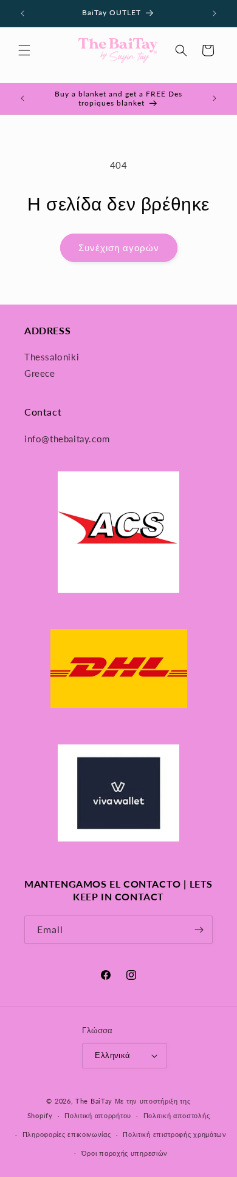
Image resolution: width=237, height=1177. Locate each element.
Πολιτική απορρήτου (97, 1115)
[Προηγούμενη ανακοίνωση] (22, 13)
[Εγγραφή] (198, 930)
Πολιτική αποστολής (176, 1115)
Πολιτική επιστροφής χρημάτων (175, 1134)
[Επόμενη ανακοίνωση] (214, 13)
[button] (24, 50)
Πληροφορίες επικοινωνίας (66, 1134)
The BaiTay (93, 1101)
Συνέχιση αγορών (118, 247)
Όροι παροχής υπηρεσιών (124, 1153)
